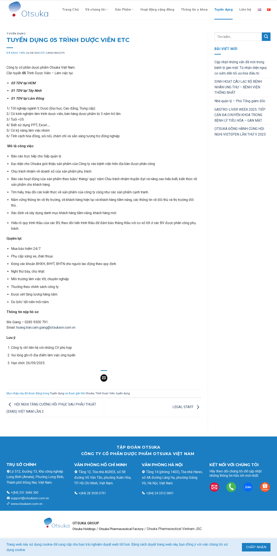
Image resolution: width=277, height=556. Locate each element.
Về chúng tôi (95, 9)
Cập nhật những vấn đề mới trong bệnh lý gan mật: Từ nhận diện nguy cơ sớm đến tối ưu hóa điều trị (240, 67)
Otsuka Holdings (84, 529)
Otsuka (89, 393)
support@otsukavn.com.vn (30, 498)
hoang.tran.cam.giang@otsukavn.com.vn (45, 327)
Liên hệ (245, 9)
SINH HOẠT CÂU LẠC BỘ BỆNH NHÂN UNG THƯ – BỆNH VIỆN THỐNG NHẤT (238, 87)
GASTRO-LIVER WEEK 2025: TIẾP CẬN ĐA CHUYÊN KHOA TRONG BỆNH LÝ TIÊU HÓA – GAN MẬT (240, 115)
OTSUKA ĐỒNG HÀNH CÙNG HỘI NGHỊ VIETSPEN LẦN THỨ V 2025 (240, 131)
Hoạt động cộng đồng (157, 9)
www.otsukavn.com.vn (26, 504)
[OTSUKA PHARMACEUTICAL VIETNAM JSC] (27, 9)
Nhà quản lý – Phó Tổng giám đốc (239, 101)
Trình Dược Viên (105, 393)
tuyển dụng (123, 393)
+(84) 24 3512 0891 (159, 493)
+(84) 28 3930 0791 (92, 493)
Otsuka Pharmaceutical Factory (121, 529)
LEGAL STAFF (183, 407)
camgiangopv (55, 53)
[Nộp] (266, 36)
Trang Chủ (70, 9)
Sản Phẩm (123, 9)
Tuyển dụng (223, 9)
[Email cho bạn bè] (104, 378)
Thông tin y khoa (194, 9)
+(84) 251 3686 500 (24, 493)
